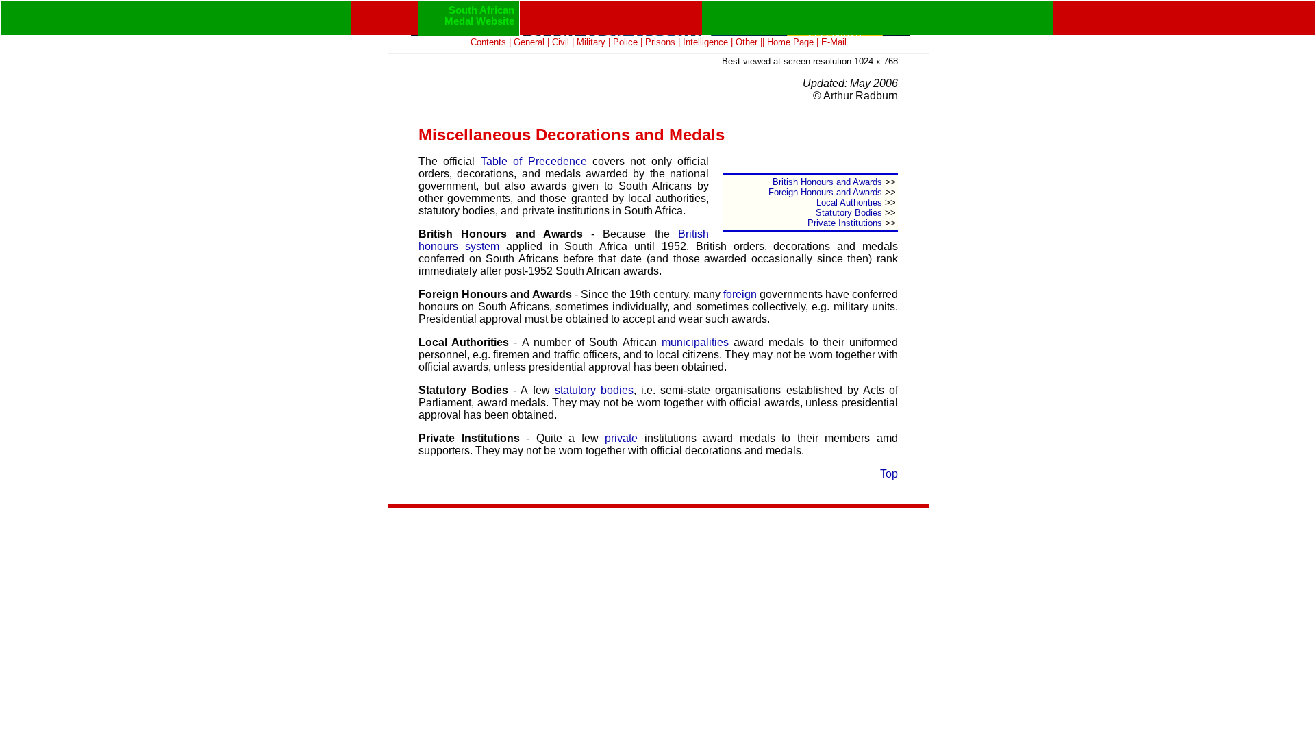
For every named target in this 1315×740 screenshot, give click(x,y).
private (621, 438)
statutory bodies (594, 390)
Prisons (660, 42)
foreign (740, 294)
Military (591, 42)
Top (889, 474)
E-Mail (834, 42)
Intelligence (705, 42)
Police (625, 42)
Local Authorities (849, 202)
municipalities (695, 342)
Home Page (790, 42)
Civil (560, 42)
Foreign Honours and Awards (825, 192)
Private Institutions (844, 223)
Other (746, 42)
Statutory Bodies (849, 213)
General (529, 42)
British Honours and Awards (827, 182)
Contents (488, 42)
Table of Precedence (534, 161)
